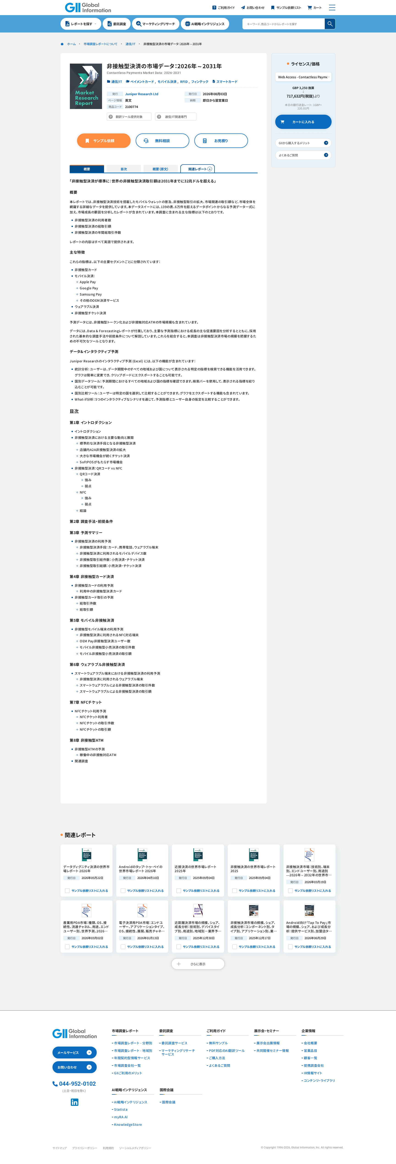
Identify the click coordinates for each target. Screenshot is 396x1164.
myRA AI (121, 1117)
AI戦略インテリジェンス (131, 1102)
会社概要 (310, 1043)
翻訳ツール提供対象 (130, 117)
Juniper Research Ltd (141, 94)
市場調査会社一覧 (127, 1065)
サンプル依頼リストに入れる (90, 890)
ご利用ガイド (216, 1031)
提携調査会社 (314, 1065)
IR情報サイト (313, 1073)
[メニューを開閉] (332, 7)
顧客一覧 (310, 1058)
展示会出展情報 (268, 1043)
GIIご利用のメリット (128, 1073)
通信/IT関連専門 (177, 117)
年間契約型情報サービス (132, 1058)
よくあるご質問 (219, 1065)
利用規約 (108, 1148)
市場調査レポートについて (100, 44)
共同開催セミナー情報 (272, 1051)
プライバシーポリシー (84, 1148)
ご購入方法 (217, 1058)
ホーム (71, 44)
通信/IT (130, 44)
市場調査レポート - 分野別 (133, 1043)
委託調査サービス (174, 1043)
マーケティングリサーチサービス (178, 1052)
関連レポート (197, 169)
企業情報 (308, 1031)
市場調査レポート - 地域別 (133, 1051)
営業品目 (310, 1051)
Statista (120, 1109)
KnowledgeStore (128, 1124)
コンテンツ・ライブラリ (319, 1081)
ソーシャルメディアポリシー (135, 1148)
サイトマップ (59, 1148)
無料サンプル (218, 1043)
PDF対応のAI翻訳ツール (227, 1051)
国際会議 (168, 1102)
